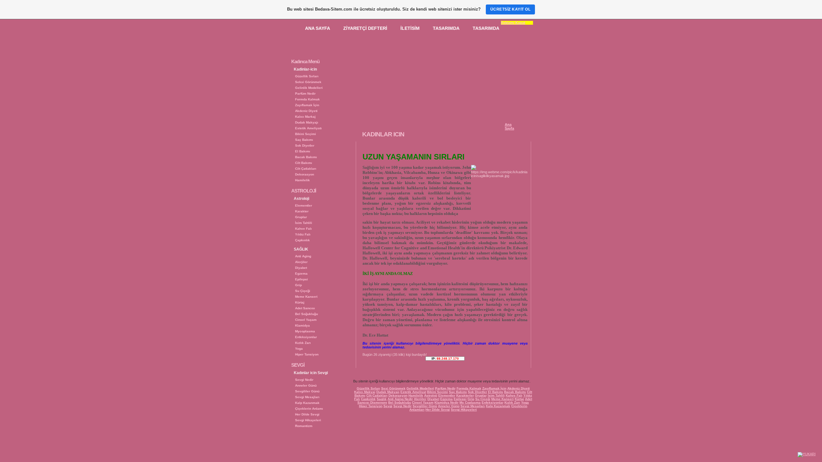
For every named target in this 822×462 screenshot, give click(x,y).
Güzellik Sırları (307, 76)
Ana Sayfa (317, 28)
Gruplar (301, 217)
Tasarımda (446, 28)
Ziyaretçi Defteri (365, 28)
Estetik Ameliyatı (308, 128)
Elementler (303, 205)
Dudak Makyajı (306, 122)
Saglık (382, 399)
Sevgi (387, 406)
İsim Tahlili (303, 223)
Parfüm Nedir (305, 93)
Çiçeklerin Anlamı (309, 408)
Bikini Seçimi (305, 134)
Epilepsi (301, 279)
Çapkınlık (302, 240)
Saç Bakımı (304, 139)
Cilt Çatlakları (305, 168)
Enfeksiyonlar (306, 337)
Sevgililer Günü (307, 391)
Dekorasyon (304, 174)
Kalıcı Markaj (305, 116)
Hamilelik (302, 180)
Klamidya (302, 325)
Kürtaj (299, 302)
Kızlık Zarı (303, 343)
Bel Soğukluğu (306, 314)
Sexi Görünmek (393, 388)
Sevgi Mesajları (307, 397)
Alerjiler (301, 262)
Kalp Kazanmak (307, 403)
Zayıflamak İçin (307, 105)
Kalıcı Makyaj (364, 392)
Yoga (299, 348)
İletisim (410, 28)
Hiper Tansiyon (307, 354)
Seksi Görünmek (308, 82)
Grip (298, 285)
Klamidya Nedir (446, 402)
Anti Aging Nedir (400, 399)
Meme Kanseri (306, 296)
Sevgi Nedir (304, 379)
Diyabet (301, 268)
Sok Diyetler (304, 145)
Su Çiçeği (302, 291)
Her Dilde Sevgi (307, 414)
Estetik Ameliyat (413, 392)
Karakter (302, 211)
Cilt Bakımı (303, 163)
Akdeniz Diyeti (306, 111)
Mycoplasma (305, 331)
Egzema (301, 273)
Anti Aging (303, 256)
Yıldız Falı (302, 234)
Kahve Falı (303, 228)
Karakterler (465, 395)
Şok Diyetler (477, 392)
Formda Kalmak (307, 99)
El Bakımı (302, 151)
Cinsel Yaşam (306, 319)
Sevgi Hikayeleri (308, 420)
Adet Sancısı (305, 308)
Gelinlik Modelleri (309, 88)
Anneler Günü (306, 385)
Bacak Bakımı (306, 157)
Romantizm (303, 426)
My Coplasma (470, 402)
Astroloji (430, 395)
